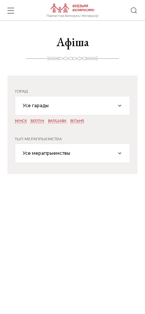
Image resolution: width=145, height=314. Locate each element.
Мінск (21, 121)
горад (21, 91)
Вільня (77, 121)
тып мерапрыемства (38, 139)
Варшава (57, 121)
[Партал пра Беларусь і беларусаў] (72, 10)
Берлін (37, 121)
